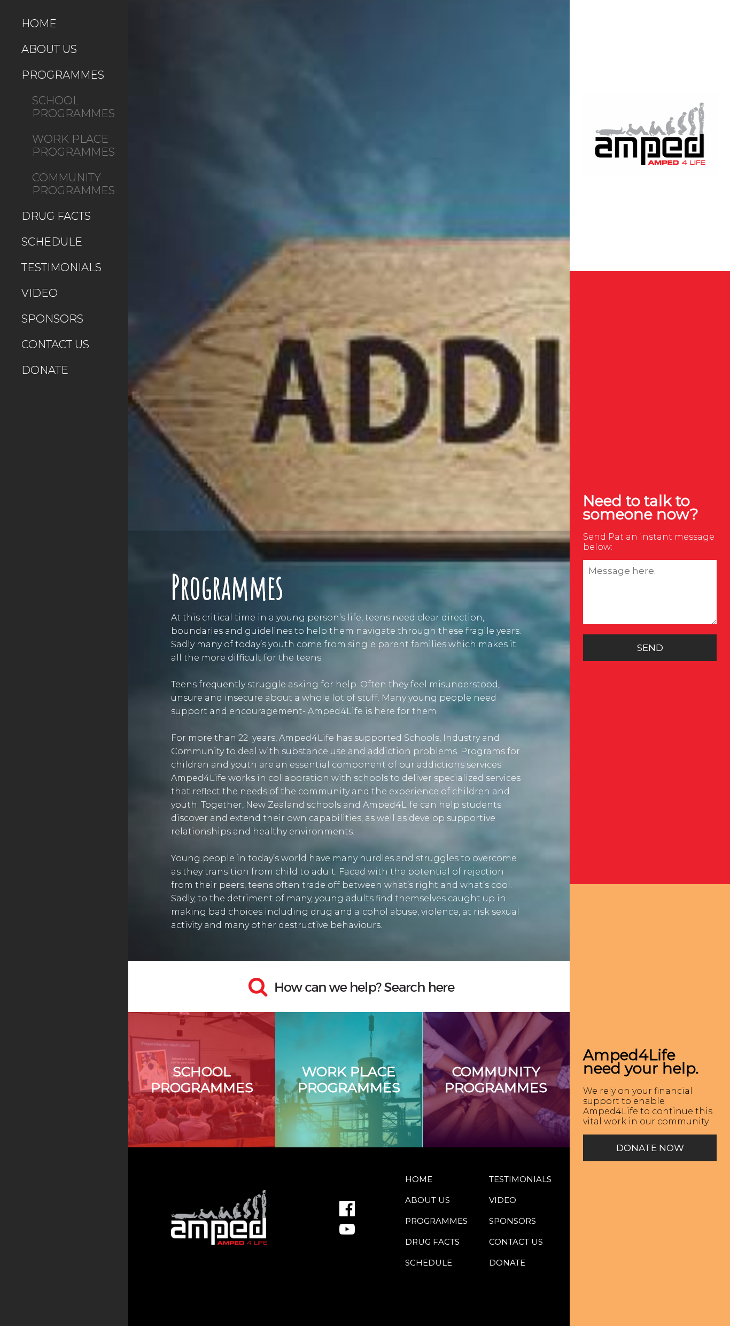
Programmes (62, 74)
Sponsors (52, 318)
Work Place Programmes (73, 145)
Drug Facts (56, 216)
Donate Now (650, 1148)
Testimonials (61, 267)
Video (39, 293)
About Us (49, 49)
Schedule (51, 241)
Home (39, 23)
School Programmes (73, 107)
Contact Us (55, 344)
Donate (44, 370)
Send (650, 647)
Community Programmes (73, 184)
